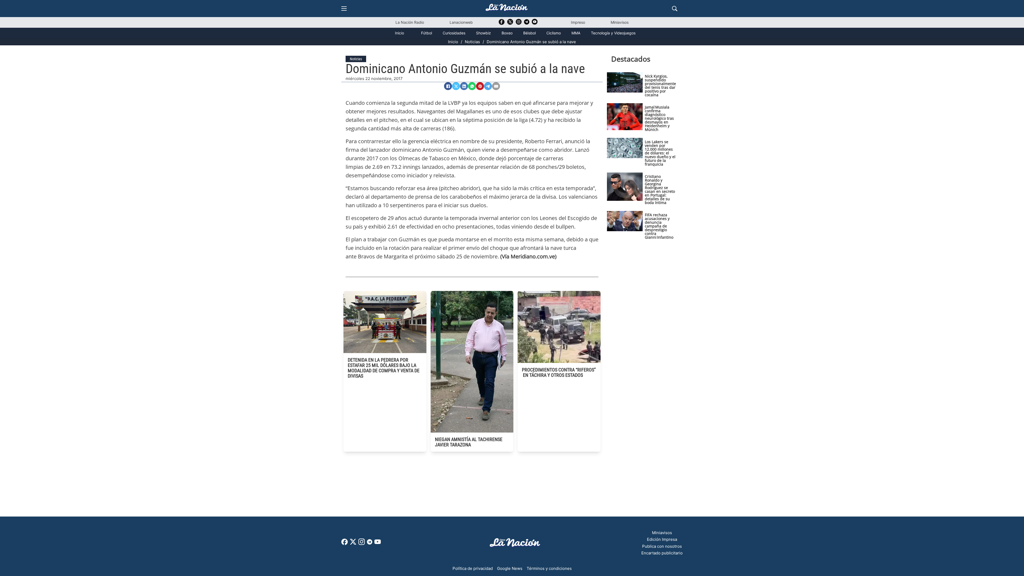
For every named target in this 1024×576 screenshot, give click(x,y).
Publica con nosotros (662, 546)
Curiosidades (454, 33)
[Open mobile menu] (344, 8)
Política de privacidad (473, 568)
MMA (575, 33)
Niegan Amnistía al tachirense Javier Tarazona (468, 442)
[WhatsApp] (472, 86)
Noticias (472, 41)
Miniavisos (620, 22)
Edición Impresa (662, 539)
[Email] (496, 86)
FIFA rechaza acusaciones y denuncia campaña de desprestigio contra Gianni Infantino (659, 226)
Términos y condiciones (549, 568)
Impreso (578, 22)
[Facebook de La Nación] (344, 543)
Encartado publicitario (662, 552)
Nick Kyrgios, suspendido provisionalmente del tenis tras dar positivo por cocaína (660, 85)
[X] (456, 86)
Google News (509, 568)
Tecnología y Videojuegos (613, 33)
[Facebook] (448, 86)
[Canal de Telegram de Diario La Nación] (526, 23)
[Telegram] (488, 86)
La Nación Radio (409, 22)
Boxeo (507, 33)
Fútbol (426, 33)
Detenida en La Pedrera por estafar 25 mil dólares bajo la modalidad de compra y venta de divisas (383, 368)
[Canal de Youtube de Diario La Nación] (534, 23)
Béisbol (529, 33)
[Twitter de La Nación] (510, 23)
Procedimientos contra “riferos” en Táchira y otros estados (559, 372)
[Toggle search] (675, 8)
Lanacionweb (461, 22)
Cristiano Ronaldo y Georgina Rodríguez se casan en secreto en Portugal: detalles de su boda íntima (660, 189)
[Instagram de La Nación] (518, 23)
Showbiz (483, 33)
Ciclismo (553, 33)
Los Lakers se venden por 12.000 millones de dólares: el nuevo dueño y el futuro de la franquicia (660, 153)
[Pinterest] (480, 86)
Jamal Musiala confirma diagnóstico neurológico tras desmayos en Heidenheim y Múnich (659, 118)
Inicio (399, 33)
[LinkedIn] (464, 86)
